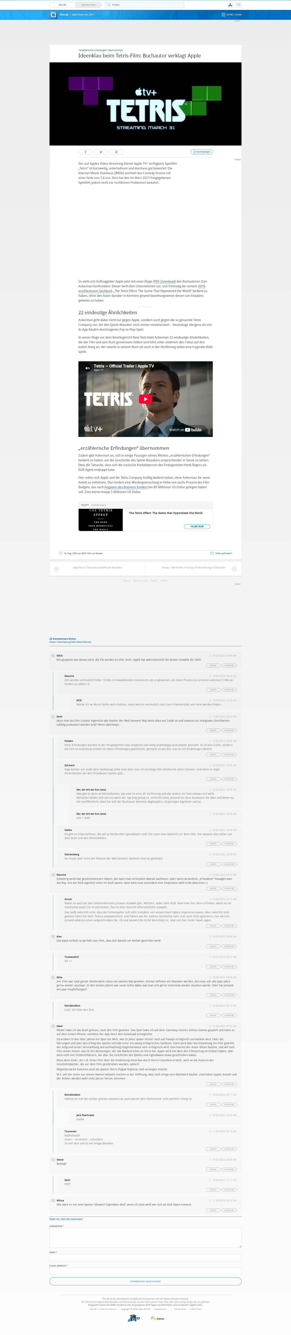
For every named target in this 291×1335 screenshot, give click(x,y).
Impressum (160, 1309)
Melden (213, 665)
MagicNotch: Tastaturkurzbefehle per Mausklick (97, 567)
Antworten (229, 665)
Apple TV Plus (141, 581)
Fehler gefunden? (223, 553)
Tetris (165, 581)
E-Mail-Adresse (58, 1265)
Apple (127, 581)
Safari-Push (195, 1309)
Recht (155, 581)
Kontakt (238, 5)
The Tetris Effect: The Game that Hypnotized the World (166, 513)
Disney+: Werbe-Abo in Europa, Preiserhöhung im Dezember (193, 567)
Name (53, 1252)
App (230, 5)
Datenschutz (180, 1309)
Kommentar (56, 1226)
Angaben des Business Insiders (126, 487)
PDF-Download (164, 281)
